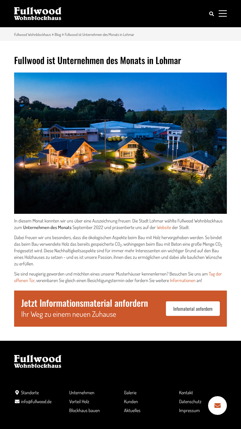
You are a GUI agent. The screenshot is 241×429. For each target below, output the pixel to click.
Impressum (189, 410)
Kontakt (186, 392)
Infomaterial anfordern (193, 308)
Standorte (30, 392)
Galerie (130, 392)
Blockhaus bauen (84, 410)
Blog (58, 34)
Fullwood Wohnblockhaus (32, 34)
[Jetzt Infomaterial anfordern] (217, 405)
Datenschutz (190, 401)
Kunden (131, 401)
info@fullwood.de (36, 401)
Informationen (183, 280)
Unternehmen (81, 392)
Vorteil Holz (79, 401)
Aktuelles (132, 410)
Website (164, 227)
